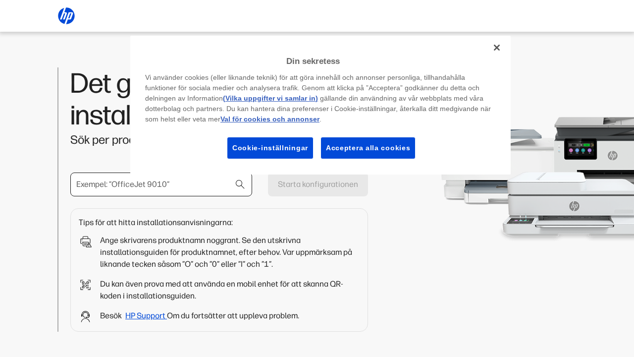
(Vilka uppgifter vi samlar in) (270, 98)
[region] (320, 105)
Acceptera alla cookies (368, 148)
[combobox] (161, 184)
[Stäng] (497, 48)
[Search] (240, 184)
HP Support (146, 315)
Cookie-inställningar (270, 148)
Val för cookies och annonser (269, 119)
